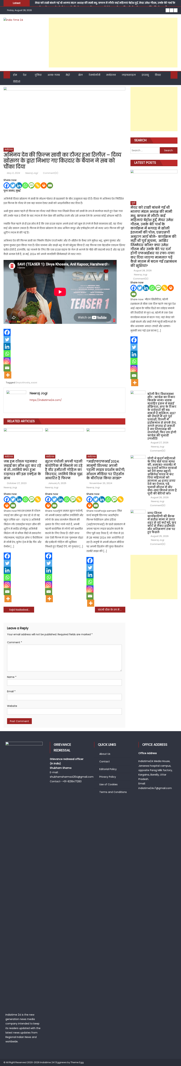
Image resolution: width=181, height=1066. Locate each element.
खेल (80, 75)
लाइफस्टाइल (129, 75)
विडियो (16, 81)
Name (11, 677)
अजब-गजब (54, 75)
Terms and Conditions (113, 792)
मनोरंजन (111, 75)
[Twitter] (13, 185)
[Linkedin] (19, 185)
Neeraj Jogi (31, 173)
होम (15, 75)
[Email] (50, 185)
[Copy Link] (37, 185)
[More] (8, 375)
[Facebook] (7, 185)
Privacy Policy (107, 777)
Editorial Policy (108, 769)
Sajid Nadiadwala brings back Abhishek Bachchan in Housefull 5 (21, 609)
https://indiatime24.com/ (46, 400)
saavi (34, 382)
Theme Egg (77, 1062)
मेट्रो (68, 75)
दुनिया (38, 75)
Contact (104, 761)
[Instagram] (7, 360)
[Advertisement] (113, 42)
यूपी (133, 203)
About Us (104, 754)
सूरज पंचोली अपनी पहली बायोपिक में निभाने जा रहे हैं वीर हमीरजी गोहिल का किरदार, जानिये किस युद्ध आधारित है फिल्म (64, 469)
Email (11, 691)
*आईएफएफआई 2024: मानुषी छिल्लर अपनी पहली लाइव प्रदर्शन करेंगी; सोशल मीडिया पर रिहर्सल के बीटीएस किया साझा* (105, 469)
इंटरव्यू (145, 75)
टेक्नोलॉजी (94, 75)
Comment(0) (50, 173)
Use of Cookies (108, 784)
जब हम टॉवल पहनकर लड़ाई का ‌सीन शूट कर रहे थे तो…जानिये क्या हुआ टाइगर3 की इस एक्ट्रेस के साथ (22, 469)
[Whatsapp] (25, 185)
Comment (14, 642)
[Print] (44, 185)
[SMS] (31, 185)
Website (12, 706)
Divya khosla (23, 382)
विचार (158, 75)
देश (24, 75)
